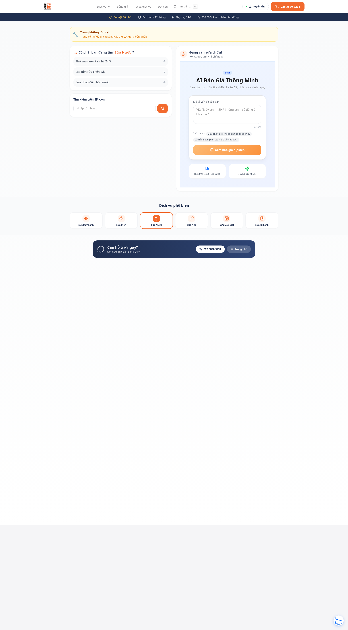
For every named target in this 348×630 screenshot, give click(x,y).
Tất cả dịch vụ (142, 6)
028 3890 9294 (212, 249)
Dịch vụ (101, 6)
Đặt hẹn (163, 6)
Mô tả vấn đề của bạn (206, 101)
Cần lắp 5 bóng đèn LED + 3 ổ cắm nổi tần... (216, 139)
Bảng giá (122, 6)
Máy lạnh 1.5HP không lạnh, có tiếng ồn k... (229, 133)
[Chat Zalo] (339, 620)
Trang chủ (241, 249)
